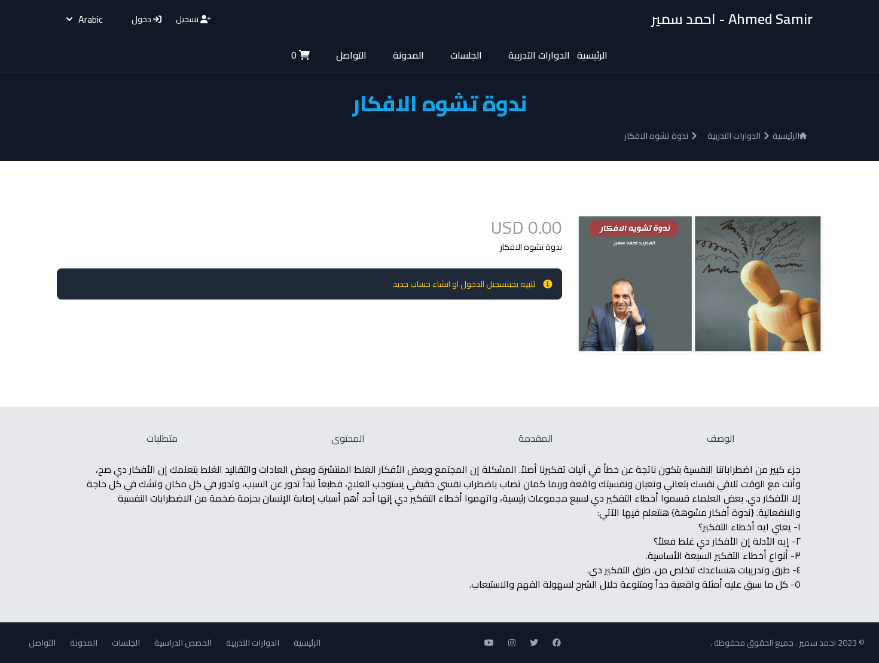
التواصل (351, 55)
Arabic (90, 19)
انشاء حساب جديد (421, 284)
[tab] (719, 438)
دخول (142, 19)
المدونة (408, 55)
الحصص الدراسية (183, 642)
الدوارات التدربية (539, 55)
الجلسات (466, 55)
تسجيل (188, 19)
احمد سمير (816, 642)
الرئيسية (592, 55)
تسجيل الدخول (484, 284)
